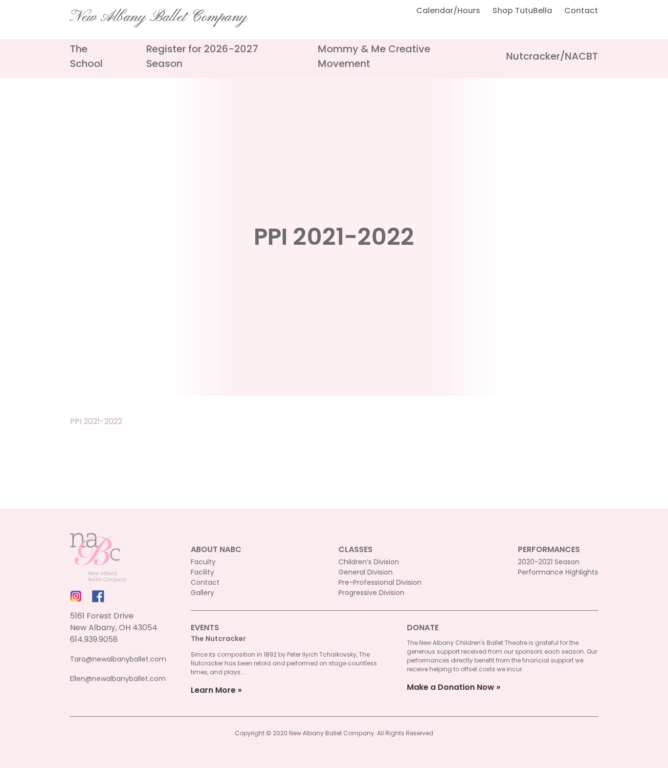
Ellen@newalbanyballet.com (118, 678)
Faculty (203, 562)
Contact (581, 10)
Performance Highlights (558, 572)
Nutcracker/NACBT (552, 56)
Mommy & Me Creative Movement (374, 56)
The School (86, 56)
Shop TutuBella (522, 10)
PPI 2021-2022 (96, 421)
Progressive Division (371, 592)
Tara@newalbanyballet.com (118, 659)
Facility (202, 572)
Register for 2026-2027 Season (202, 56)
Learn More (213, 690)
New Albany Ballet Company (158, 17)
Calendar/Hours (448, 10)
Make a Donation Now (450, 687)
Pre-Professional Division (380, 582)
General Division (365, 572)
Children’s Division (368, 562)
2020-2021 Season (548, 562)
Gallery (202, 592)
